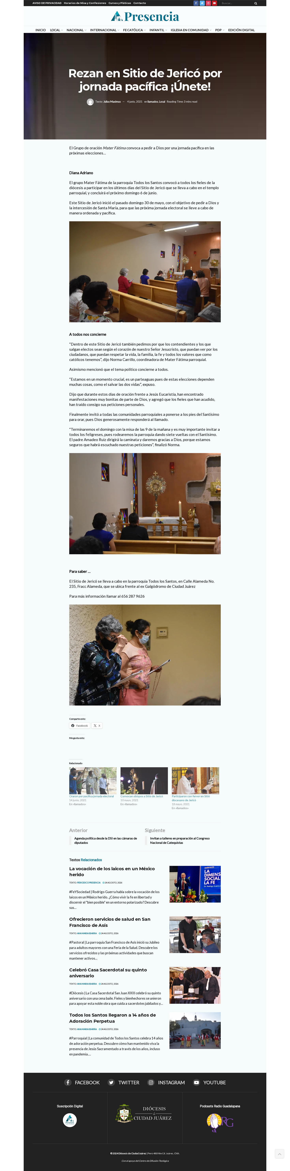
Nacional (75, 30)
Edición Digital (241, 30)
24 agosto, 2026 (113, 882)
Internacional (103, 30)
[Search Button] (255, 3)
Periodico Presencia (88, 882)
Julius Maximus (112, 101)
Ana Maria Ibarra (87, 933)
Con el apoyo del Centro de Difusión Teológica (145, 1160)
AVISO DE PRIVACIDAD (47, 3)
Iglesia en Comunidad (190, 30)
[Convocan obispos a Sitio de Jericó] (144, 780)
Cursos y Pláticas (120, 3)
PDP (218, 30)
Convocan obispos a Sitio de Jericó (142, 796)
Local (55, 30)
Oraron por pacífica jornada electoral (91, 796)
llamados (153, 101)
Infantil (157, 30)
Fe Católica (133, 30)
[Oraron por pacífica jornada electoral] (93, 780)
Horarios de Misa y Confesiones (85, 3)
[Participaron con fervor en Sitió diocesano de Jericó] (195, 780)
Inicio (41, 30)
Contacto (139, 3)
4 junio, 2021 (134, 101)
